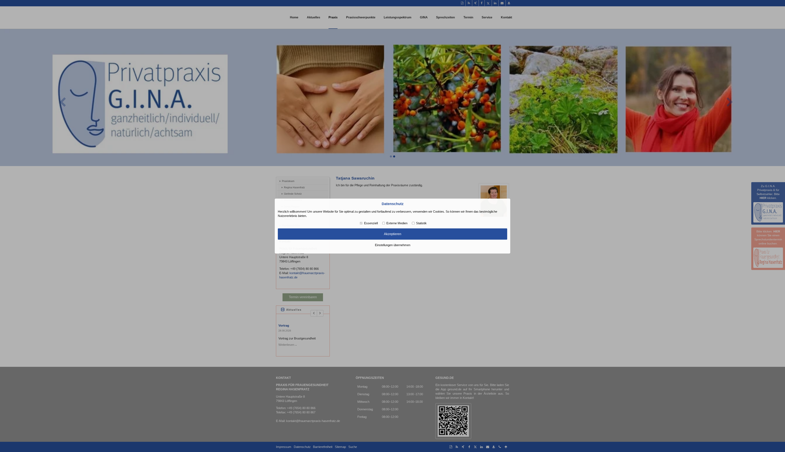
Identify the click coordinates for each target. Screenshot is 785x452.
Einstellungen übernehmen (392, 245)
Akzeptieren (392, 234)
